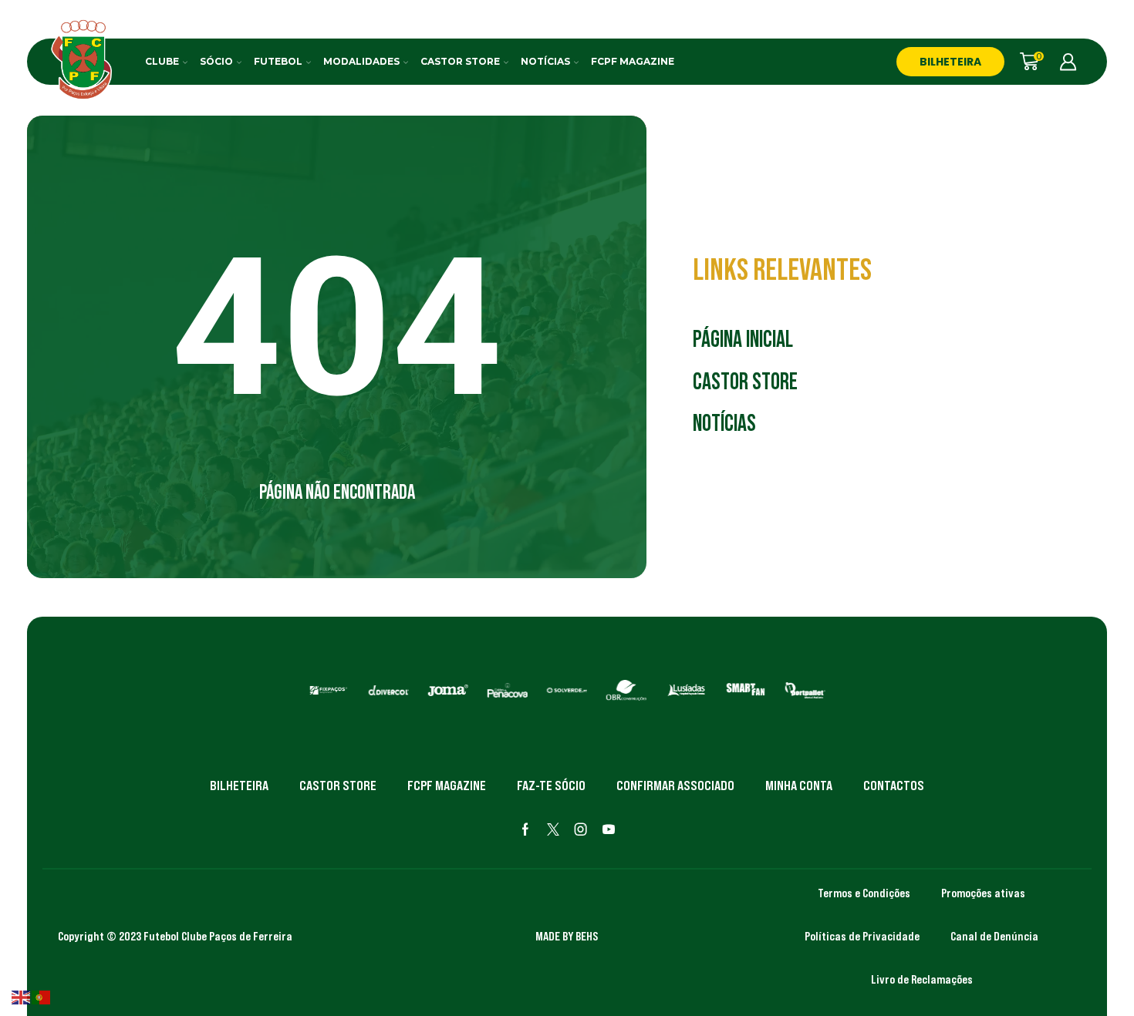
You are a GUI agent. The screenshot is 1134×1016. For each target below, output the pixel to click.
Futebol (278, 61)
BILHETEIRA (950, 61)
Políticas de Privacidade (862, 936)
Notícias (545, 61)
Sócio (216, 61)
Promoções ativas (983, 893)
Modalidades (361, 61)
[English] (22, 996)
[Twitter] (553, 829)
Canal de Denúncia (994, 936)
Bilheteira (239, 785)
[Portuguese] (42, 996)
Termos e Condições (864, 893)
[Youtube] (608, 829)
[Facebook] (525, 829)
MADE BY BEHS (566, 936)
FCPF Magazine (632, 61)
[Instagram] (581, 829)
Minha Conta (798, 785)
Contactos (893, 785)
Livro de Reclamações (922, 979)
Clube (162, 61)
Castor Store (460, 61)
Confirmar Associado (675, 785)
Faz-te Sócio (551, 785)
